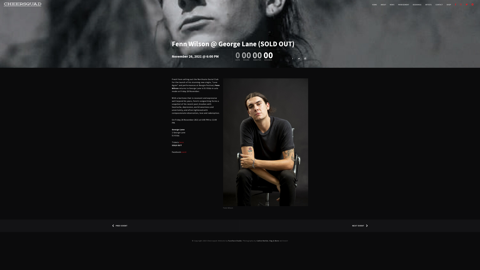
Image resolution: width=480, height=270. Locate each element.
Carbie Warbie (262, 241)
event (184, 152)
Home (374, 5)
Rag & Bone (274, 241)
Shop (449, 5)
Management (403, 5)
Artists (428, 5)
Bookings (417, 5)
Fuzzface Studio (235, 241)
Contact (439, 5)
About (383, 5)
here (181, 142)
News (392, 5)
